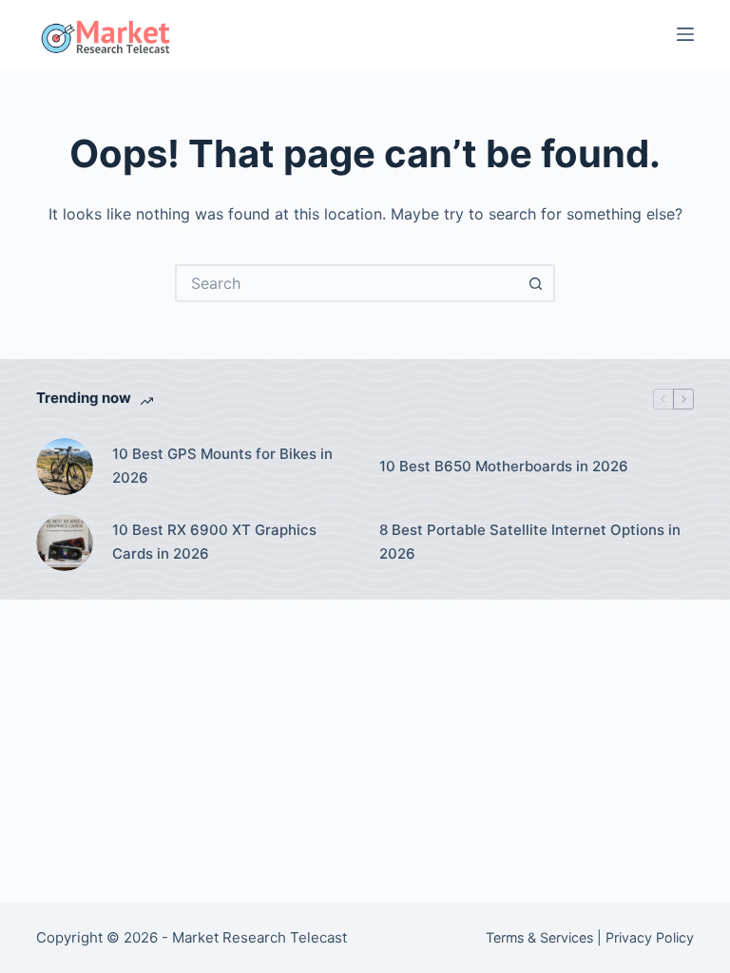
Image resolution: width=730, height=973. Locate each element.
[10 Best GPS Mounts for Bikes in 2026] (64, 466)
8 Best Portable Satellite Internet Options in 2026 (530, 542)
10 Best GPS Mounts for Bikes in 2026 (222, 465)
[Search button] (536, 283)
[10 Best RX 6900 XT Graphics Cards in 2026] (64, 542)
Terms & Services (539, 937)
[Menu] (685, 34)
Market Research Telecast (259, 937)
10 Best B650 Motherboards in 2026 (503, 466)
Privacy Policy (649, 937)
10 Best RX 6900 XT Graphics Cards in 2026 (214, 542)
